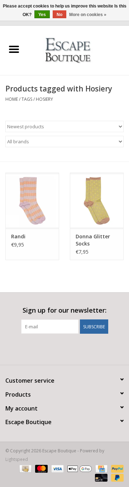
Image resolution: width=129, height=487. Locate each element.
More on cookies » (87, 14)
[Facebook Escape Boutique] (51, 348)
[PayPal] (116, 468)
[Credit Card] (101, 468)
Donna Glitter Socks (93, 240)
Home (11, 99)
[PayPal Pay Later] (116, 477)
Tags (27, 99)
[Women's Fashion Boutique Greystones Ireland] (78, 49)
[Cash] (25, 468)
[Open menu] (14, 49)
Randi (18, 236)
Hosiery (44, 99)
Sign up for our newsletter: (64, 310)
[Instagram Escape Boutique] (77, 348)
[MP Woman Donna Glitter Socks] (97, 201)
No (59, 14)
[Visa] (57, 468)
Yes (42, 14)
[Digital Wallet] (78, 468)
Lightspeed (16, 459)
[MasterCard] (41, 468)
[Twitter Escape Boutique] (64, 348)
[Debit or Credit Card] (100, 477)
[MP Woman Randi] (32, 201)
